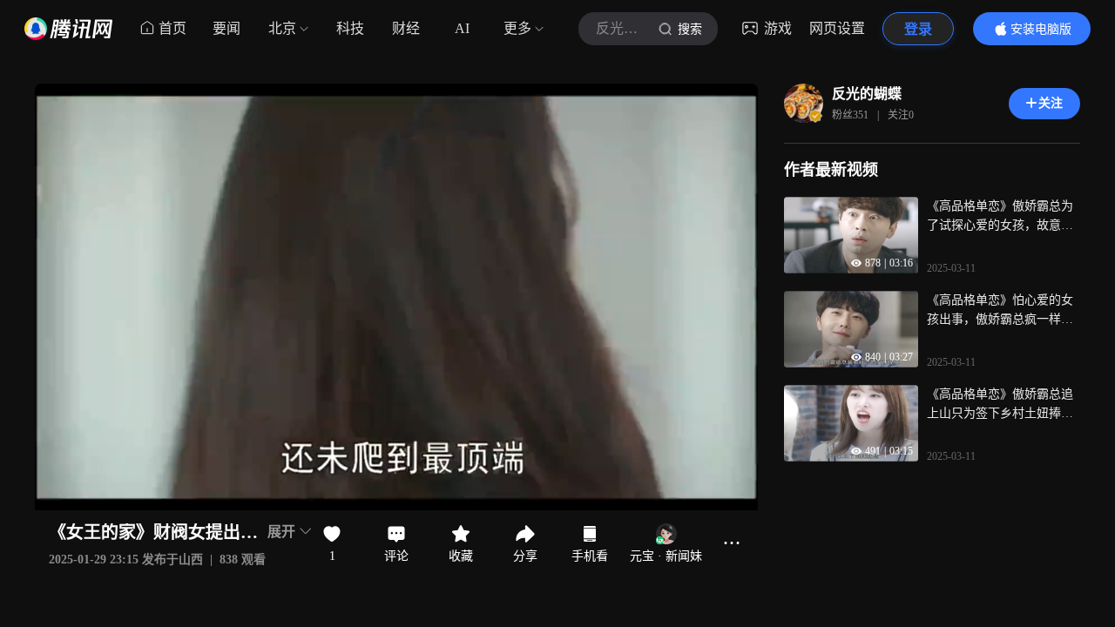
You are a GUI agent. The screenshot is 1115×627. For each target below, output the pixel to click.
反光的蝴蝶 (867, 93)
